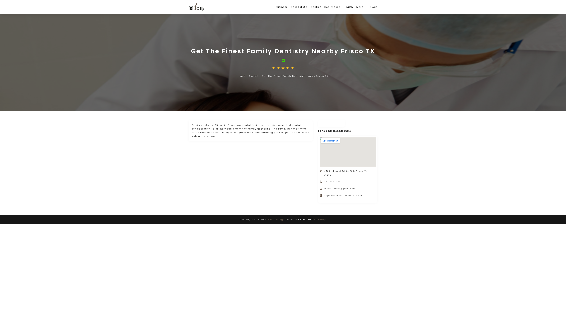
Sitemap (320, 219)
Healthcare (332, 7)
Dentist (316, 7)
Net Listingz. (277, 219)
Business (282, 7)
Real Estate (299, 7)
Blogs (373, 7)
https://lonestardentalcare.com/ (344, 195)
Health (348, 7)
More (359, 7)
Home (242, 76)
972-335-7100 (332, 181)
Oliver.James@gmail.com (340, 188)
